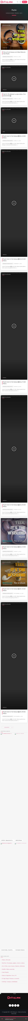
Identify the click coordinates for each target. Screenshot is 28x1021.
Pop (4, 131)
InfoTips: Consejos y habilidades (9, 981)
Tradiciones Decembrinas (10, 1018)
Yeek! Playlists (6, 25)
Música (5, 89)
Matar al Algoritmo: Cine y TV (9, 975)
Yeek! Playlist (5, 972)
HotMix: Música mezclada (8, 969)
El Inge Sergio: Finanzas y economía (10, 978)
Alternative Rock (7, 584)
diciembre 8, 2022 (18, 716)
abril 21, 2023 (17, 98)
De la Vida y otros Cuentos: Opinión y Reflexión (13, 966)
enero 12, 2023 (17, 551)
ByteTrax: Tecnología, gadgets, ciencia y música (13, 963)
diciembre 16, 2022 (18, 593)
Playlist (5, 47)
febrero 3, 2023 (18, 263)
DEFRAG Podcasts (7, 56)
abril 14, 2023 (17, 140)
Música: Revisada (6, 959)
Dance (4, 377)
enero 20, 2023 (17, 509)
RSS (24, 2)
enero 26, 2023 (17, 386)
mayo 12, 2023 (17, 56)
